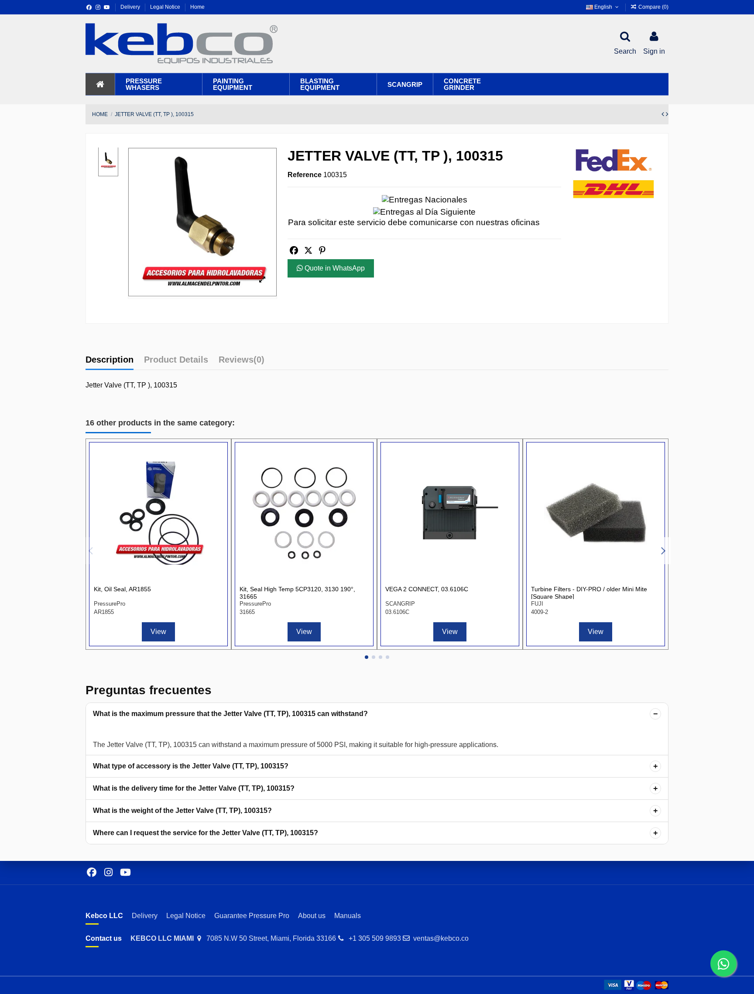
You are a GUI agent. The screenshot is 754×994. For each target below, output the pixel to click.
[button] (158, 84)
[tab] (241, 362)
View (158, 631)
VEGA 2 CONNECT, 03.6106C (426, 589)
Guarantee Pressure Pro (251, 915)
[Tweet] (308, 250)
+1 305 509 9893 (375, 938)
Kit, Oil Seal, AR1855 (122, 589)
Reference (305, 174)
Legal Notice (166, 7)
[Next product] (667, 114)
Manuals (347, 915)
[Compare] (215, 461)
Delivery (130, 7)
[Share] (294, 250)
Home (197, 7)
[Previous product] (663, 114)
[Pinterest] (322, 250)
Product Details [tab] (176, 359)
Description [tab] (110, 359)
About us (312, 915)
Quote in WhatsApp (334, 268)
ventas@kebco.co (441, 938)
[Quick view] (215, 477)
